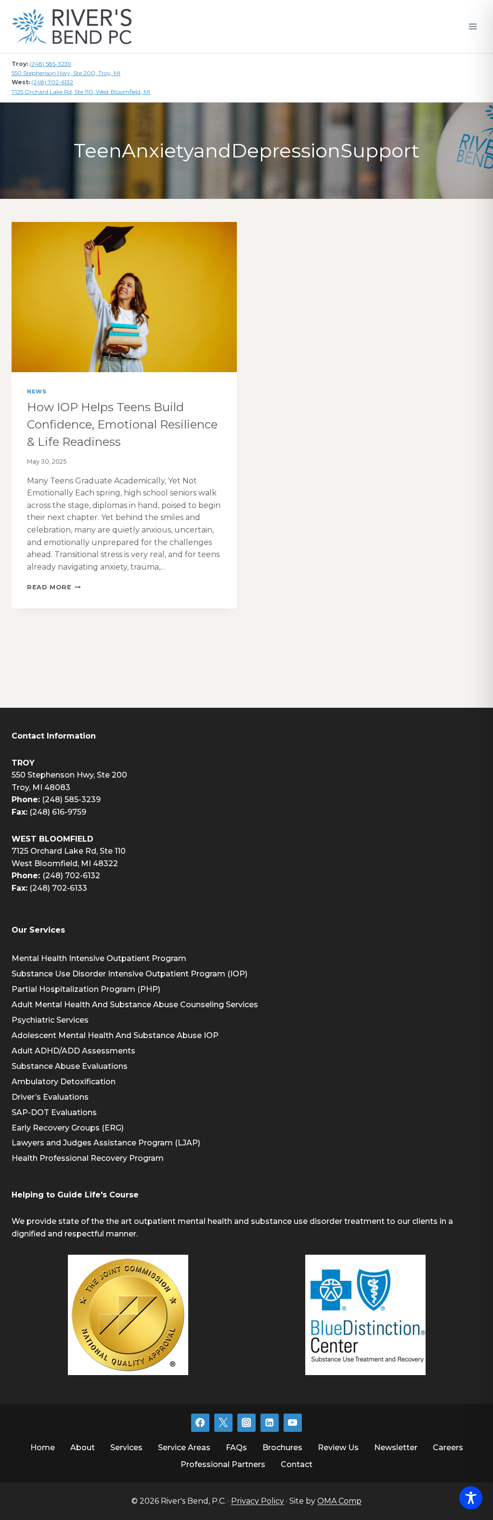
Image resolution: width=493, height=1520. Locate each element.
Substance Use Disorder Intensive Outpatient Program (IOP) (129, 973)
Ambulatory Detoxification (64, 1081)
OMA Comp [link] (339, 1501)
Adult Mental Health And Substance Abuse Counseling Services (135, 1004)
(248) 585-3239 (50, 63)
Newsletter (395, 1447)
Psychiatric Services (50, 1020)
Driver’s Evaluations (50, 1097)
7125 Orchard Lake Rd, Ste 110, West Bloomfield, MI (81, 91)
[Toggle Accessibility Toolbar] (470, 1497)
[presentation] (124, 297)
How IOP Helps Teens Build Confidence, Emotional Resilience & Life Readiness (122, 424)
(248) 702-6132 (52, 82)
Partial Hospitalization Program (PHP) (86, 989)
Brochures (282, 1447)
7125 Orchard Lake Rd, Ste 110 (69, 851)
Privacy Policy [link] (257, 1501)
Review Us (338, 1447)
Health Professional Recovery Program (88, 1158)
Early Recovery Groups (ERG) (68, 1127)
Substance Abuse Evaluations (70, 1066)
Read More (54, 587)
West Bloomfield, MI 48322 (65, 863)
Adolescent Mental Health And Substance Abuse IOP (115, 1035)
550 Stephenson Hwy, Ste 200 (69, 774)
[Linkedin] (269, 1423)
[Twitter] (223, 1423)
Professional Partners (223, 1464)
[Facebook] (200, 1423)
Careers (448, 1447)
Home (42, 1447)
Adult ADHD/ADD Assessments (73, 1050)
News (36, 391)
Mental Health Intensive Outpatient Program (99, 958)
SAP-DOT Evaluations (54, 1112)
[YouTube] (293, 1423)
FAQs (236, 1447)
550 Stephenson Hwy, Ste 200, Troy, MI (66, 73)
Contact (296, 1464)
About (82, 1447)
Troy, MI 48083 (41, 787)
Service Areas (184, 1447)
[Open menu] (472, 26)
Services (126, 1447)
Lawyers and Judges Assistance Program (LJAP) (106, 1142)
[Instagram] (246, 1423)
